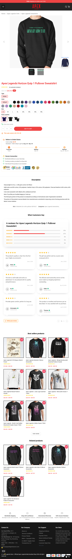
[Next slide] (68, 42)
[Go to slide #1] (31, 72)
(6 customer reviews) (15, 87)
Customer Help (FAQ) (44, 543)
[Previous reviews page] (58, 321)
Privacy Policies (26, 536)
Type (2, 93)
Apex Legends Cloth (13, 13)
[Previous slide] (4, 42)
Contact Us (42, 540)
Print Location (5, 114)
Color (2, 99)
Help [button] (69, 556)
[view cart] (69, 7)
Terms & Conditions (27, 533)
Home (3, 13)
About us (24, 531)
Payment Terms (43, 535)
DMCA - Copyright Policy (28, 538)
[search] (66, 7)
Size (2, 109)
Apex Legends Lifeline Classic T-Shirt (35, 423)
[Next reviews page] (66, 321)
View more (36, 433)
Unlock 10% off (3, 551)
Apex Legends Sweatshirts (29, 13)
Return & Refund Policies (45, 538)
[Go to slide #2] (40, 72)
